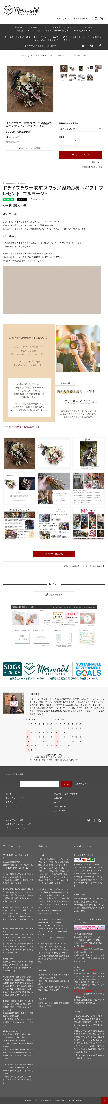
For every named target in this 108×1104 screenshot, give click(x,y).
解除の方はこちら (82, 784)
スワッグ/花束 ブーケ (78, 55)
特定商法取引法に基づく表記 (18, 824)
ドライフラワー (41, 37)
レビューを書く (55, 595)
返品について (97, 162)
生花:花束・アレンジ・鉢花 (17, 37)
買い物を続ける (96, 566)
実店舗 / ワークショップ (28, 30)
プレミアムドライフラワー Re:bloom (52, 40)
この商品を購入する (54, 554)
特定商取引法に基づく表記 (92, 167)
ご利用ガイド (19, 27)
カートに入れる (82, 155)
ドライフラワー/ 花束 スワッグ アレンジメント (48, 55)
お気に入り (14, 142)
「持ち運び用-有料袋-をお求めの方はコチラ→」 (24, 427)
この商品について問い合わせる (73, 566)
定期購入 (97, 37)
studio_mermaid (83, 30)
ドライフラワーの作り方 (58, 30)
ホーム (23, 55)
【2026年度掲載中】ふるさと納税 (40, 46)
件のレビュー (38, 199)
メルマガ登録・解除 (14, 820)
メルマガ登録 (86, 27)
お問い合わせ (70, 27)
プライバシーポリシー (15, 828)
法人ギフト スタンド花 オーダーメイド (70, 37)
